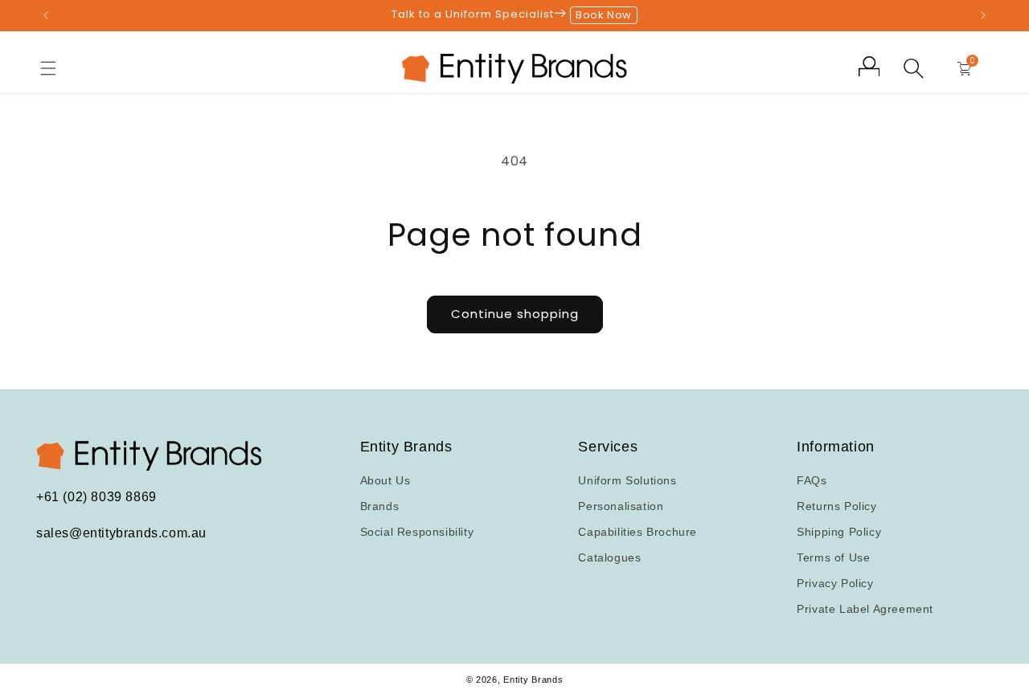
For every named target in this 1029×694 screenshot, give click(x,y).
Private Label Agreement (865, 608)
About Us (385, 480)
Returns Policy (836, 506)
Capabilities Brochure (637, 531)
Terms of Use (833, 557)
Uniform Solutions (627, 480)
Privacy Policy (835, 583)
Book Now (604, 14)
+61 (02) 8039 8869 (96, 497)
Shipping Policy (839, 531)
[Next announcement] (983, 15)
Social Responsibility (417, 531)
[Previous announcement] (46, 15)
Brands (380, 506)
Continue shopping (515, 313)
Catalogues (609, 557)
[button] (48, 68)
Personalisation (620, 506)
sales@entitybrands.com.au (121, 533)
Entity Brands (533, 679)
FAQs (811, 480)
